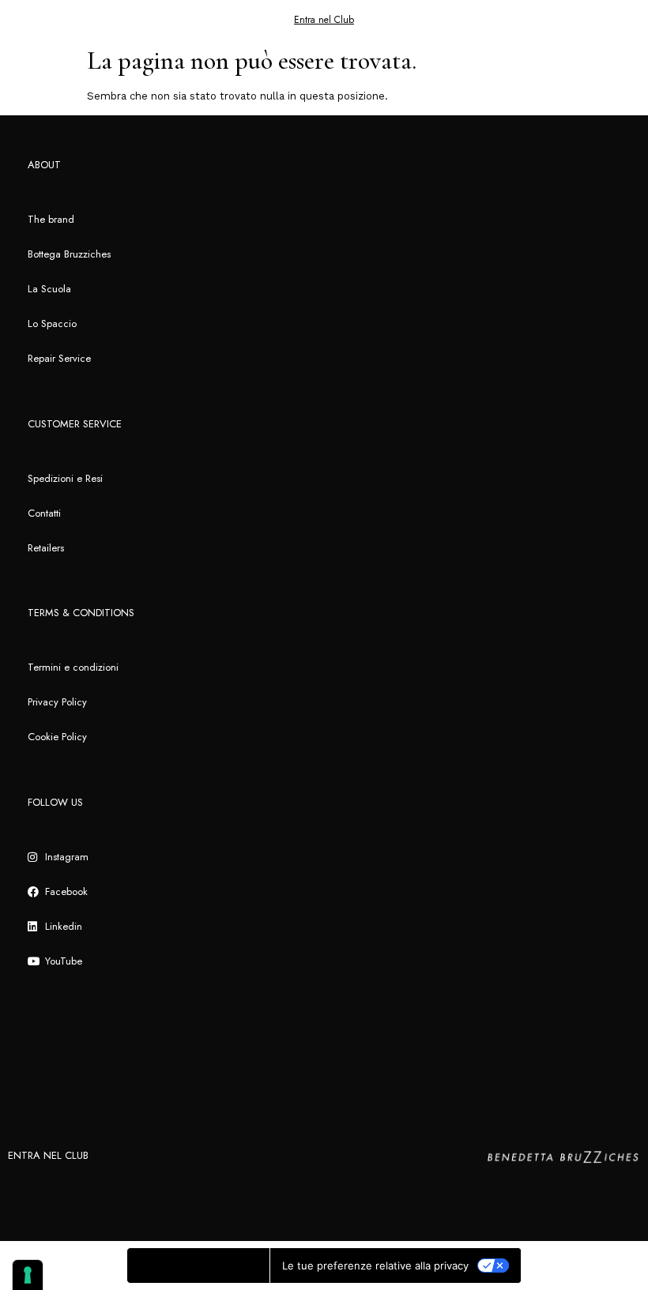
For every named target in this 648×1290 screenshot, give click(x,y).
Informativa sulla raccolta (198, 1265)
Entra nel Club (324, 20)
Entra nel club (48, 1155)
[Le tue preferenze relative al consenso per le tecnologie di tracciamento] (28, 1275)
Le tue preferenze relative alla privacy (375, 1265)
